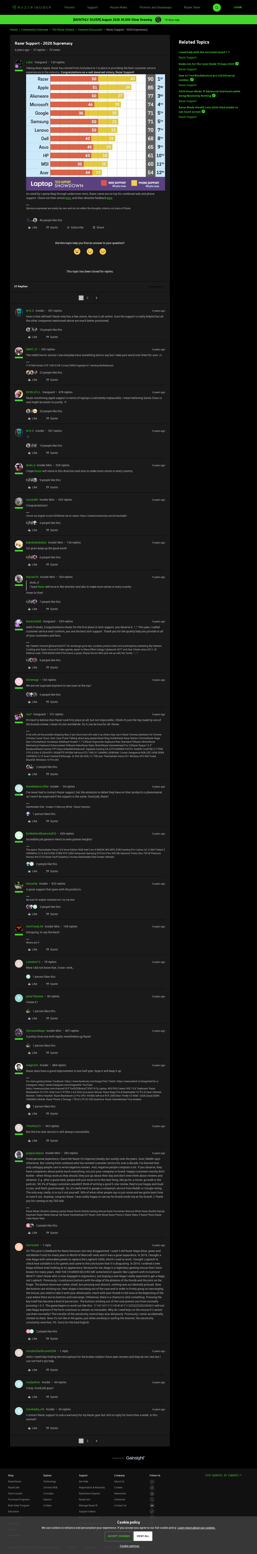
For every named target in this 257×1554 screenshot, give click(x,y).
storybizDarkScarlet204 (41, 1351)
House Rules (118, 7)
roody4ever (33, 1382)
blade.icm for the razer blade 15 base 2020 (206, 64)
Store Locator (15, 1493)
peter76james (34, 996)
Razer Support (188, 57)
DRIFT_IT (31, 349)
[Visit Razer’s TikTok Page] (152, 1511)
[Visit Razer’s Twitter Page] (152, 1499)
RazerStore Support (89, 1493)
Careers (118, 1487)
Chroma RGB (50, 1487)
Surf (29, 714)
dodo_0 (30, 465)
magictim (32, 1065)
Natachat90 (33, 621)
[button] (237, 8)
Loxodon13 (33, 962)
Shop (11, 1475)
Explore (47, 1475)
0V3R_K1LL (33, 392)
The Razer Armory (63, 29)
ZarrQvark (32, 1245)
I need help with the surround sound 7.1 (204, 52)
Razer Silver (192, 7)
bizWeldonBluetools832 (41, 833)
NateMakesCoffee (37, 786)
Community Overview (34, 29)
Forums (70, 7)
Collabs (47, 1505)
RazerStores (14, 1481)
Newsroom (120, 1493)
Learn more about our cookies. (196, 1528)
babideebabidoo (36, 542)
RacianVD (32, 577)
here (68, 198)
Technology (49, 1481)
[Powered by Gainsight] (128, 1459)
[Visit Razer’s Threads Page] (152, 1493)
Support (92, 7)
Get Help (83, 1481)
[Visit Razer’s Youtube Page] (152, 1505)
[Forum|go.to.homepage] (31, 8)
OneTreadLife (34, 926)
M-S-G (30, 310)
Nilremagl (32, 680)
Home (13, 29)
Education (13, 1511)
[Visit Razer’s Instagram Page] (152, 1487)
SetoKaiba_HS (35, 1409)
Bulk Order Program (18, 1505)
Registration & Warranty (92, 1487)
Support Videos (87, 1511)
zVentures (119, 1499)
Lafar (29, 62)
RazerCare (84, 1499)
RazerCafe (13, 1487)
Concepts (48, 1493)
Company (119, 1475)
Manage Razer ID (88, 1505)
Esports (47, 1499)
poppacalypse (35, 1153)
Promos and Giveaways (156, 7)
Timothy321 (33, 1126)
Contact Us (120, 1505)
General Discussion (90, 29)
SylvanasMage (35, 1031)
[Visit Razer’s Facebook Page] (152, 1482)
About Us (119, 1481)
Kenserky (32, 883)
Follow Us (155, 1475)
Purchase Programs (19, 1499)
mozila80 (32, 499)
